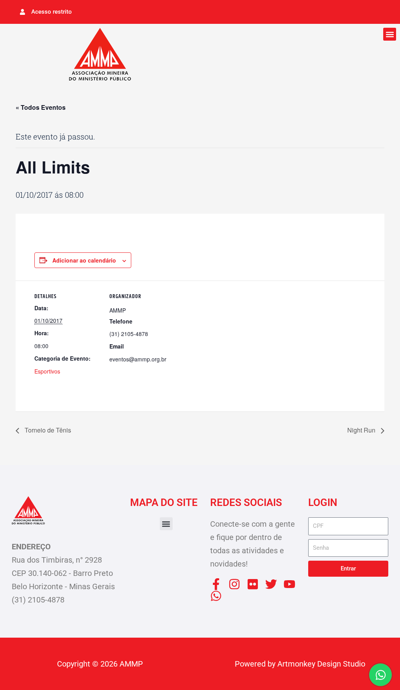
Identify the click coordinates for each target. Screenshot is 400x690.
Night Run (362, 429)
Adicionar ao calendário (84, 260)
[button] (389, 34)
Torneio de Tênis (47, 429)
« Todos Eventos (41, 107)
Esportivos (47, 371)
